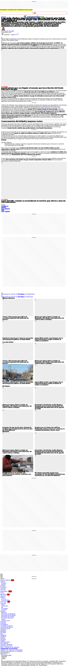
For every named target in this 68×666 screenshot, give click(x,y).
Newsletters (6, 591)
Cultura (2, 597)
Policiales (3, 622)
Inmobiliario (4, 624)
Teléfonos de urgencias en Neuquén (11, 651)
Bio (2, 607)
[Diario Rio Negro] (2, 660)
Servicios (3, 589)
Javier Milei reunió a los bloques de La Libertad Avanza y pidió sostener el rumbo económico (49, 339)
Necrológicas (4, 643)
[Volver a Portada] (34, 13)
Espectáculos (5, 600)
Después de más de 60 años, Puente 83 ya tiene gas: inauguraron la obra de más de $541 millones (17, 429)
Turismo (2, 588)
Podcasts (3, 623)
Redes (2, 593)
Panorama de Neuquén (8, 614)
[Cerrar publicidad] (1, 575)
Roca (1, 634)
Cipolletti (3, 636)
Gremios (3, 583)
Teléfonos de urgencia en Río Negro (11, 650)
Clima (3, 604)
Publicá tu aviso (5, 642)
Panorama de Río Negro (8, 615)
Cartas (3, 619)
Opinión (2, 611)
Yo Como (3, 610)
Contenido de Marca (6, 627)
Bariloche (3, 635)
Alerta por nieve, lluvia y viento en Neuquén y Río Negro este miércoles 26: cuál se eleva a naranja (49, 318)
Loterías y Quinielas (6, 644)
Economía (3, 587)
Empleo (2, 640)
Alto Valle (3, 632)
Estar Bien (5, 601)
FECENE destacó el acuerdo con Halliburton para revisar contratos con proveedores (16, 474)
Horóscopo (4, 606)
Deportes (3, 596)
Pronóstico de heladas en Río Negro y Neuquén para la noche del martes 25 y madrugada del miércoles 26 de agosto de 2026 (49, 407)
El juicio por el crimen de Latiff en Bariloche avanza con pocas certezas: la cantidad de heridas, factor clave (50, 429)
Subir (3, 658)
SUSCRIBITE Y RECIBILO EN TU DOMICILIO (16, 10)
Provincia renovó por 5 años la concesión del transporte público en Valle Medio (17, 338)
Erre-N (3, 598)
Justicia (3, 584)
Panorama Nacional (7, 618)
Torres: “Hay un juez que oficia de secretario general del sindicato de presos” (15, 318)
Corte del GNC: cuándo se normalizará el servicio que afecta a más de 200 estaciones (33, 201)
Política (2, 581)
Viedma (2, 638)
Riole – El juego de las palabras (9, 647)
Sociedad (3, 603)
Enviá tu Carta (5, 620)
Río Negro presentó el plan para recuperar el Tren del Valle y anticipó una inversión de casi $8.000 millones (50, 474)
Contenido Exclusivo (6, 626)
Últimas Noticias (7, 580)
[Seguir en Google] (2, 41)
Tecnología (4, 608)
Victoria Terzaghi (9, 31)
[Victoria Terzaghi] (3, 27)
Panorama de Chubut (7, 616)
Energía (3, 16)
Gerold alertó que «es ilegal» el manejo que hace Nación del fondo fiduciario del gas (32, 88)
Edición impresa (5, 628)
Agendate (4, 594)
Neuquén (3, 631)
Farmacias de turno (6, 646)
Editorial (3, 612)
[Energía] (34, 17)
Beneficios (3, 654)
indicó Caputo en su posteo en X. (51, 108)
